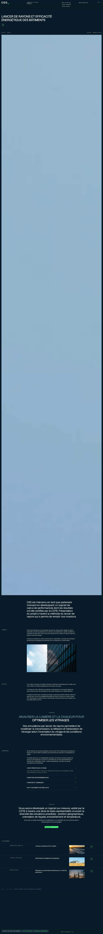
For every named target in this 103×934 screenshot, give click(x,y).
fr (98, 2)
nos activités (9, 889)
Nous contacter (83, 2)
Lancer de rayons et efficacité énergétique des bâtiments (27, 889)
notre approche (66, 4)
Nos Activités (66, 2)
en (101, 2)
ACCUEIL (3, 889)
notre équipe (66, 6)
